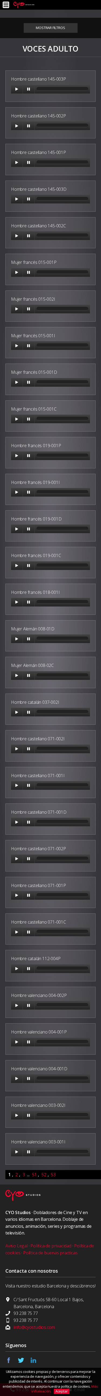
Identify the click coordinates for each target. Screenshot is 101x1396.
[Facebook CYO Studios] (11, 1362)
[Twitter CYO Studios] (24, 1362)
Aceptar (61, 1391)
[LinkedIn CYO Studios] (36, 1362)
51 (34, 1175)
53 (53, 1175)
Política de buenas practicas (50, 1253)
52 (43, 1175)
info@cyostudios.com (34, 1327)
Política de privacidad (50, 1246)
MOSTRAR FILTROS (50, 27)
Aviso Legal (16, 1246)
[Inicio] (23, 5)
